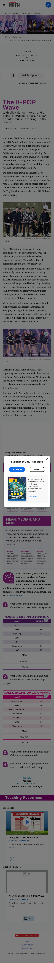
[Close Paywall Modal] (47, 459)
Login (36, 469)
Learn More (32, 496)
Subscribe (17, 469)
